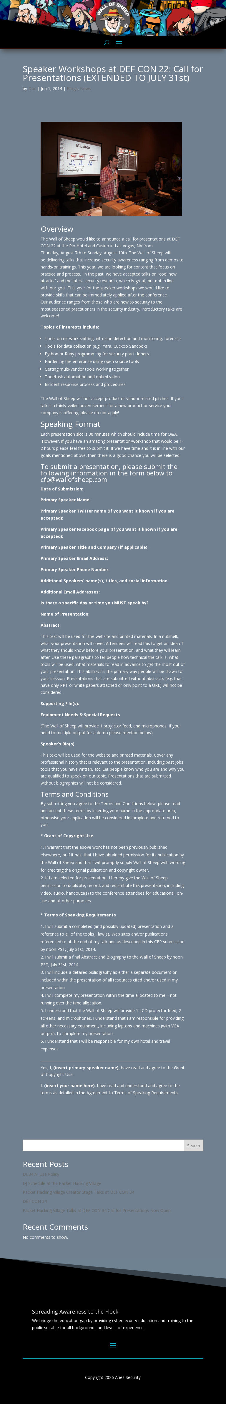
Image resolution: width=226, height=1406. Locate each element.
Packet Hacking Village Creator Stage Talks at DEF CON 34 (78, 1192)
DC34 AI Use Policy (41, 1174)
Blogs (72, 88)
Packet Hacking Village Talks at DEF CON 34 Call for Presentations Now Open (97, 1210)
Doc (32, 88)
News (85, 88)
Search (193, 1145)
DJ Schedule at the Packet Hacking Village (62, 1183)
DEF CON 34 (35, 1201)
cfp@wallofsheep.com (74, 479)
